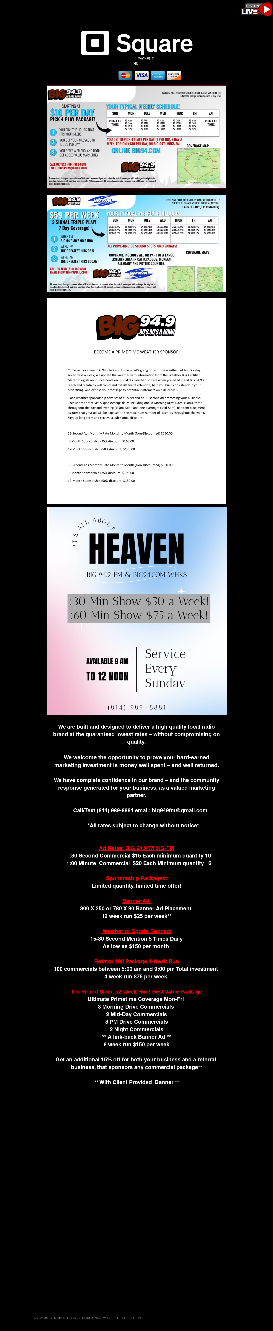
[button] (256, 10)
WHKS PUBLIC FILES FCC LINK (122, 1317)
